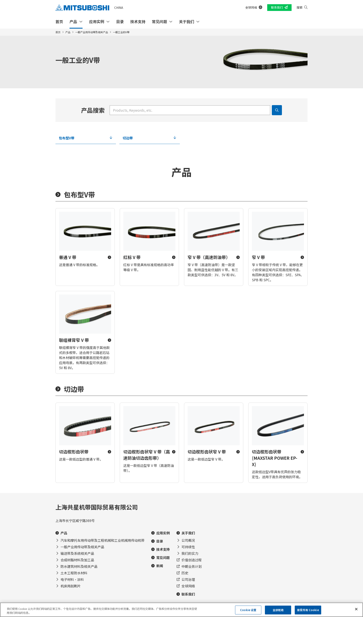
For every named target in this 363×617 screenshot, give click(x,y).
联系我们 (277, 7)
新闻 (159, 565)
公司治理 (188, 579)
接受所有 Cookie (308, 610)
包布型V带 (66, 137)
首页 (59, 21)
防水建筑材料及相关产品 (78, 566)
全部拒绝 (278, 610)
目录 (120, 21)
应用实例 (96, 21)
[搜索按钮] (277, 110)
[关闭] (356, 609)
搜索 (299, 7)
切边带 (128, 137)
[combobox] (190, 110)
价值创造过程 (192, 559)
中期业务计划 (192, 566)
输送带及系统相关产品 (77, 553)
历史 (185, 572)
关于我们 (186, 21)
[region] (181, 609)
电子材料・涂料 (72, 579)
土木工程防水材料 (73, 572)
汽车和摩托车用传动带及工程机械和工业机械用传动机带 (102, 540)
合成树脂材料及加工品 (77, 559)
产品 (73, 21)
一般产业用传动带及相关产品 (91, 32)
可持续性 (188, 546)
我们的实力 (190, 553)
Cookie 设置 (248, 610)
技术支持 (137, 21)
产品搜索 (93, 110)
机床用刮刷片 (70, 585)
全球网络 (251, 7)
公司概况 (188, 540)
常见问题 (159, 21)
